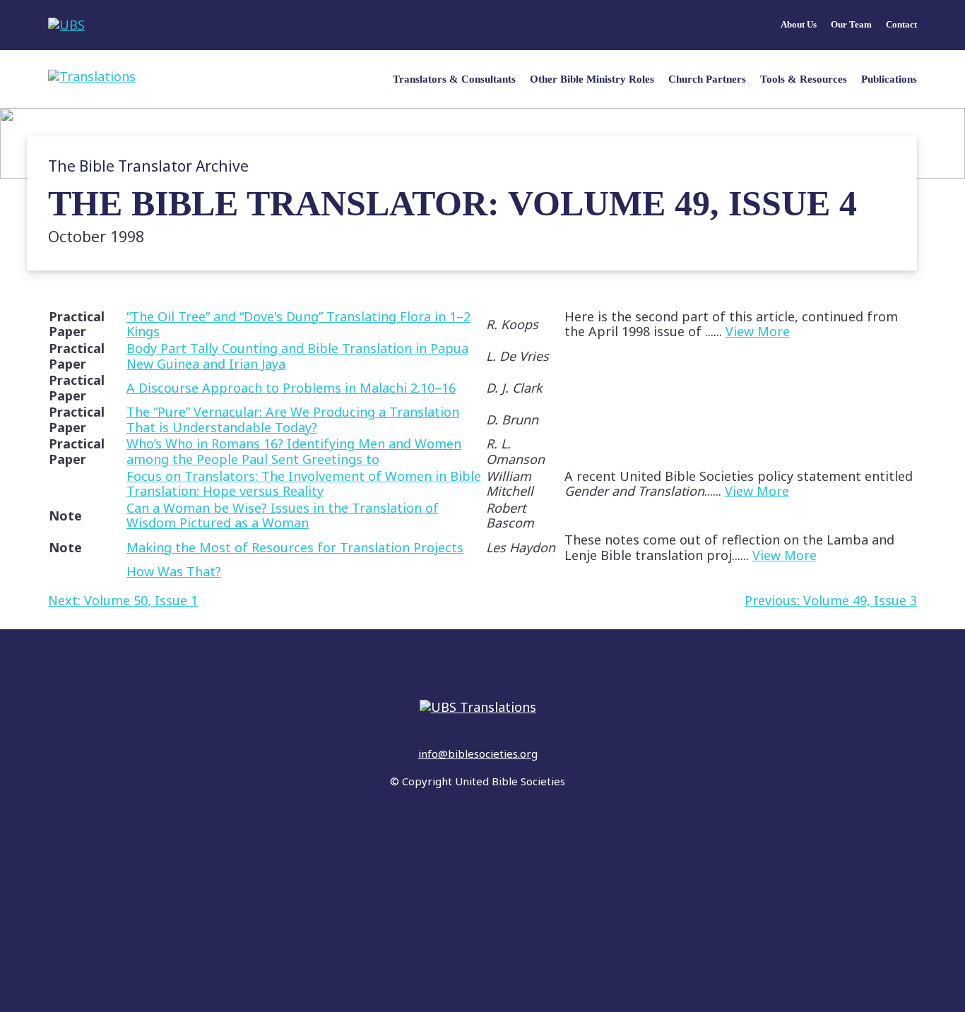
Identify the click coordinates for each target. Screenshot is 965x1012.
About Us (799, 25)
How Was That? (173, 571)
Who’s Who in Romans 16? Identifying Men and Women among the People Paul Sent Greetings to (293, 451)
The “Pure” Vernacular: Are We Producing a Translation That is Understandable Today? (292, 419)
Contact (901, 25)
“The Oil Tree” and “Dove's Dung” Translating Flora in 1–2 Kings (298, 324)
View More (758, 331)
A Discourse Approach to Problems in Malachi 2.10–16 (291, 387)
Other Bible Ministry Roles (592, 79)
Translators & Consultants (454, 79)
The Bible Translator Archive (148, 166)
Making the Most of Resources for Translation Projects (294, 547)
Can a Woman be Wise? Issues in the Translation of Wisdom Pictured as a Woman (282, 515)
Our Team (851, 25)
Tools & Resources (803, 79)
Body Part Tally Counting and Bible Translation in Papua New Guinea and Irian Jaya (297, 356)
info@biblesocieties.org (478, 753)
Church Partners (707, 79)
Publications (889, 79)
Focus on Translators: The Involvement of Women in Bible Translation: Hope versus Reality (303, 484)
